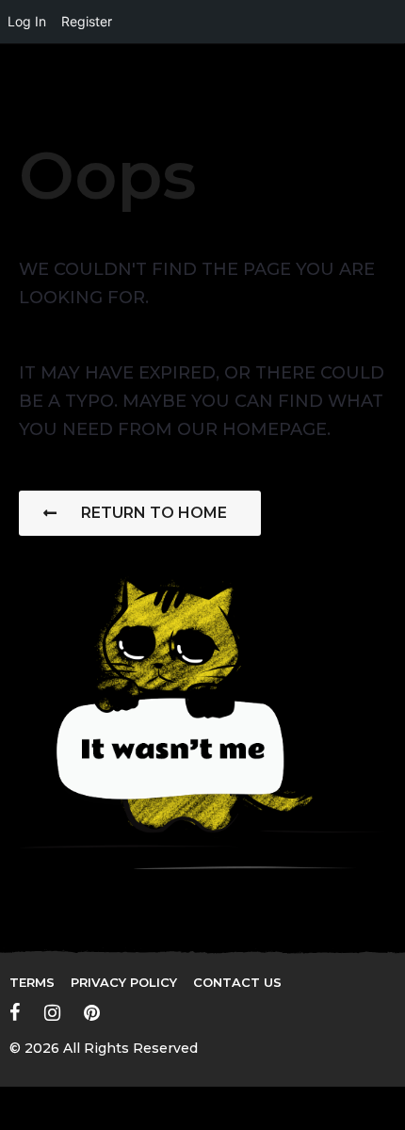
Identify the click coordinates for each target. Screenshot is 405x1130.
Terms (32, 982)
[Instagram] (52, 1012)
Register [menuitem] (86, 21)
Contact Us (237, 982)
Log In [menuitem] (27, 21)
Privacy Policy (124, 982)
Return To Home (154, 513)
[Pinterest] (92, 1012)
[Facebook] (15, 1012)
